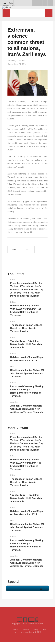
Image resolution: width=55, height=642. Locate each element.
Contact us (25, 630)
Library (36, 630)
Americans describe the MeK (31, 632)
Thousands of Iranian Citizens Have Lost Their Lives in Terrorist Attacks (26, 328)
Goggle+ (39, 3)
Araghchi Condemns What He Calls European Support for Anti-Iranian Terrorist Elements (26, 409)
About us (14, 630)
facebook (34, 3)
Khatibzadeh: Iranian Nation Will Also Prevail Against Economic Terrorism (27, 373)
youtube (45, 3)
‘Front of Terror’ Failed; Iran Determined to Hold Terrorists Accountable (26, 344)
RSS (50, 3)
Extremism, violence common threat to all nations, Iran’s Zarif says (26, 42)
